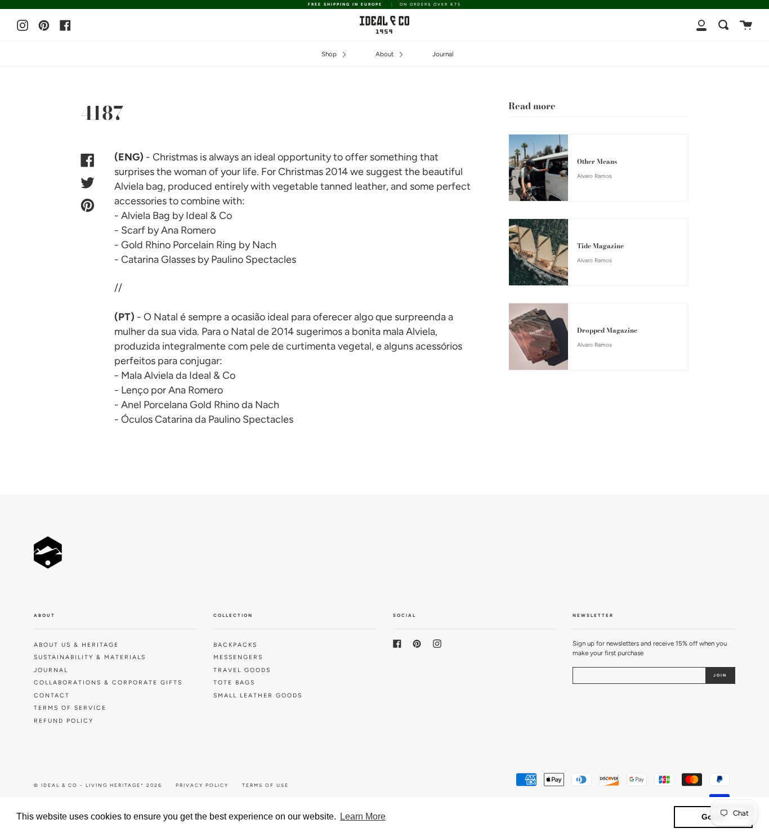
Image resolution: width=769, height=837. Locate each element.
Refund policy (63, 720)
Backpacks (235, 644)
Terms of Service (70, 707)
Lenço (135, 390)
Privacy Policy (202, 785)
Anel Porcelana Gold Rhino (180, 405)
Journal (443, 54)
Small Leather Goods (257, 695)
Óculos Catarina (157, 419)
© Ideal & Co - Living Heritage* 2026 (98, 785)
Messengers (238, 657)
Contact (52, 695)
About (385, 54)
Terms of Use (265, 785)
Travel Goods (242, 670)
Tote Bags (234, 682)
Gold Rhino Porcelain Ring (178, 245)
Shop (329, 54)
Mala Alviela (147, 375)
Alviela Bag (145, 215)
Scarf (133, 230)
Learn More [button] (363, 816)
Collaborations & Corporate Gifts (108, 682)
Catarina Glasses (158, 259)
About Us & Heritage (76, 644)
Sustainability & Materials (90, 657)
